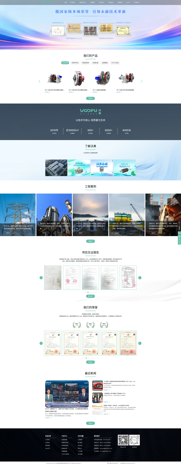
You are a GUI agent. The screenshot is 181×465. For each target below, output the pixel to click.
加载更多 (47, 92)
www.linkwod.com (130, 463)
